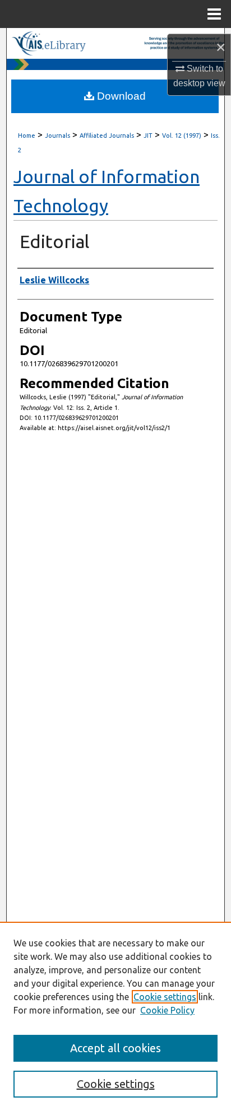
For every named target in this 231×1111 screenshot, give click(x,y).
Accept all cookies (115, 1048)
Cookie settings (164, 997)
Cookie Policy (167, 1010)
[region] (115, 1016)
